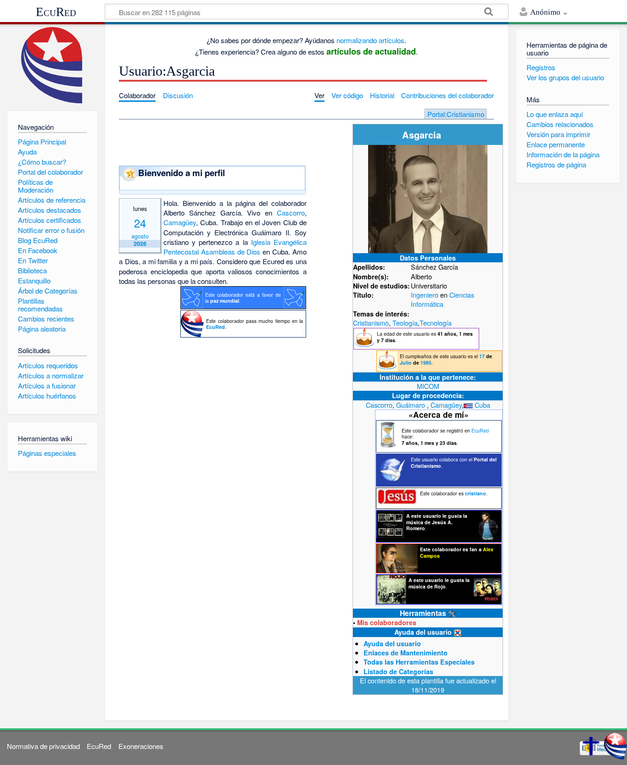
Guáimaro (410, 405)
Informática (427, 304)
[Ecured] (615, 745)
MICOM (428, 386)
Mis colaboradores (386, 622)
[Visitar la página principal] (52, 65)
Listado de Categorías (398, 671)
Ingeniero (424, 294)
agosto (140, 236)
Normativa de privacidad (43, 746)
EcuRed (56, 12)
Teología (405, 322)
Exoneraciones (140, 746)
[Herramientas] (452, 613)
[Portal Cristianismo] (590, 745)
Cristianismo (371, 322)
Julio (406, 362)
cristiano (475, 493)
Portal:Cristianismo (455, 114)
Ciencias (461, 294)
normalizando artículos (370, 40)
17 (482, 356)
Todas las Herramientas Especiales (419, 661)
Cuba (482, 405)
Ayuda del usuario (392, 643)
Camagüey (446, 405)
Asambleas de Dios (231, 251)
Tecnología (436, 322)
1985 (425, 362)
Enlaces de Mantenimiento (406, 652)
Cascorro (379, 405)
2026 (140, 243)
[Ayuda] (457, 632)
